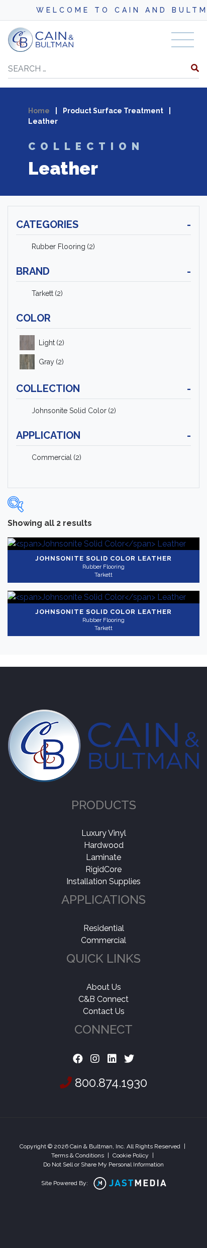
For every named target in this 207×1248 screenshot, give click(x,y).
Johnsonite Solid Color (74, 411)
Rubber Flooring (63, 247)
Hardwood (104, 845)
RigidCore (103, 869)
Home (39, 111)
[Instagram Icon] (95, 1059)
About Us (103, 987)
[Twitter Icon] (129, 1059)
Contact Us (104, 1011)
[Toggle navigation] (182, 39)
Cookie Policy (131, 1155)
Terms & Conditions (77, 1155)
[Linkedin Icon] (112, 1059)
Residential (103, 928)
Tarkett (47, 293)
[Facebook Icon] (77, 1059)
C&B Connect (103, 999)
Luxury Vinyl (103, 833)
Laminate (103, 857)
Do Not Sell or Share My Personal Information (103, 1164)
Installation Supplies (103, 881)
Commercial (56, 457)
